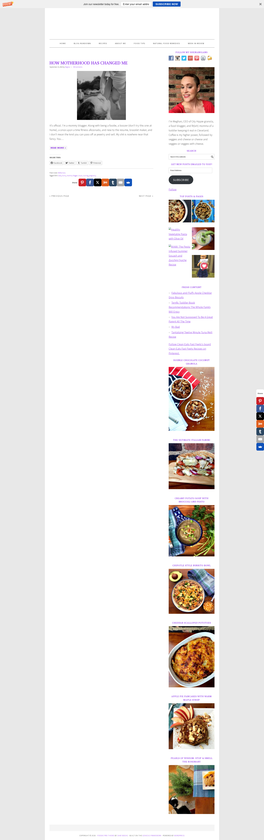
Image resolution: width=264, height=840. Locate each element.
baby (60, 176)
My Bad (175, 327)
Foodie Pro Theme (105, 835)
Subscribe (181, 180)
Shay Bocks (122, 835)
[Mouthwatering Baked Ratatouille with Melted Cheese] (180, 213)
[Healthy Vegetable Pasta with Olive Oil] (180, 235)
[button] (132, 4)
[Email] (120, 182)
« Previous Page (59, 196)
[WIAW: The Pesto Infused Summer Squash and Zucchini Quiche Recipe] (180, 257)
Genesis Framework (152, 835)
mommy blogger (72, 176)
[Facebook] (90, 182)
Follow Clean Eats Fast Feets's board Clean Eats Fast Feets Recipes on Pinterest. (190, 348)
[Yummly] (105, 182)
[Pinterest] (82, 182)
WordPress (179, 835)
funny (64, 176)
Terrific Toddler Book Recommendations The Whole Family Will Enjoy (190, 307)
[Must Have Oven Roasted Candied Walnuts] (203, 213)
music (80, 176)
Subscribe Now (167, 4)
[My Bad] (203, 268)
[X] (97, 182)
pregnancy (92, 176)
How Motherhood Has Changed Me (89, 63)
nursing (85, 176)
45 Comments (77, 67)
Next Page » (146, 196)
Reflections (62, 173)
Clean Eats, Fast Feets (132, 23)
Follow (172, 189)
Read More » (58, 148)
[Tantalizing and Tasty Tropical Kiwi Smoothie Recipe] (203, 240)
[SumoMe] (128, 182)
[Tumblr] (113, 182)
